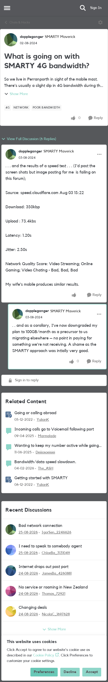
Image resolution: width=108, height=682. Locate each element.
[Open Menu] (100, 22)
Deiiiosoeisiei (45, 452)
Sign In (95, 8)
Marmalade (47, 436)
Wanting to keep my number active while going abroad (56, 445)
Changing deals (33, 607)
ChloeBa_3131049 (56, 553)
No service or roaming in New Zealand (53, 587)
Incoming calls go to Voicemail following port (54, 429)
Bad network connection (40, 525)
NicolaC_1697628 (56, 614)
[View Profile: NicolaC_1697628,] (11, 611)
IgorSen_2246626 (56, 532)
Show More (19, 94)
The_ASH (45, 468)
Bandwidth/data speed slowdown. (45, 462)
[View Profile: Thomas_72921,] (11, 591)
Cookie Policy (43, 655)
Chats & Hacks (19, 22)
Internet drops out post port (43, 567)
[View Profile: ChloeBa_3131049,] (11, 550)
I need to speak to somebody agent (50, 546)
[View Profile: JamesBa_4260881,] (11, 570)
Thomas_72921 (53, 594)
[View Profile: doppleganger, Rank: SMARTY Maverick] (10, 39)
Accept (92, 672)
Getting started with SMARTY (41, 478)
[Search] (83, 8)
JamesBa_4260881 (57, 573)
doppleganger (32, 37)
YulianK (43, 420)
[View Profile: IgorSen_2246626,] (11, 529)
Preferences (44, 672)
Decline (70, 672)
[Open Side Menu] (7, 8)
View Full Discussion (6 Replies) (31, 139)
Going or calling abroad (35, 413)
